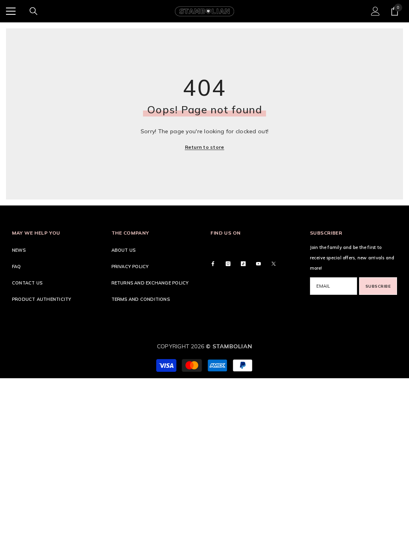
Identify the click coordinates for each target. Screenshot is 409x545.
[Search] (33, 11)
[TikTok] (243, 263)
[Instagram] (228, 263)
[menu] (11, 11)
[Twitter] (273, 263)
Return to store (204, 147)
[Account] (375, 11)
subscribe (378, 286)
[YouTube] (258, 263)
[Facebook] (212, 263)
